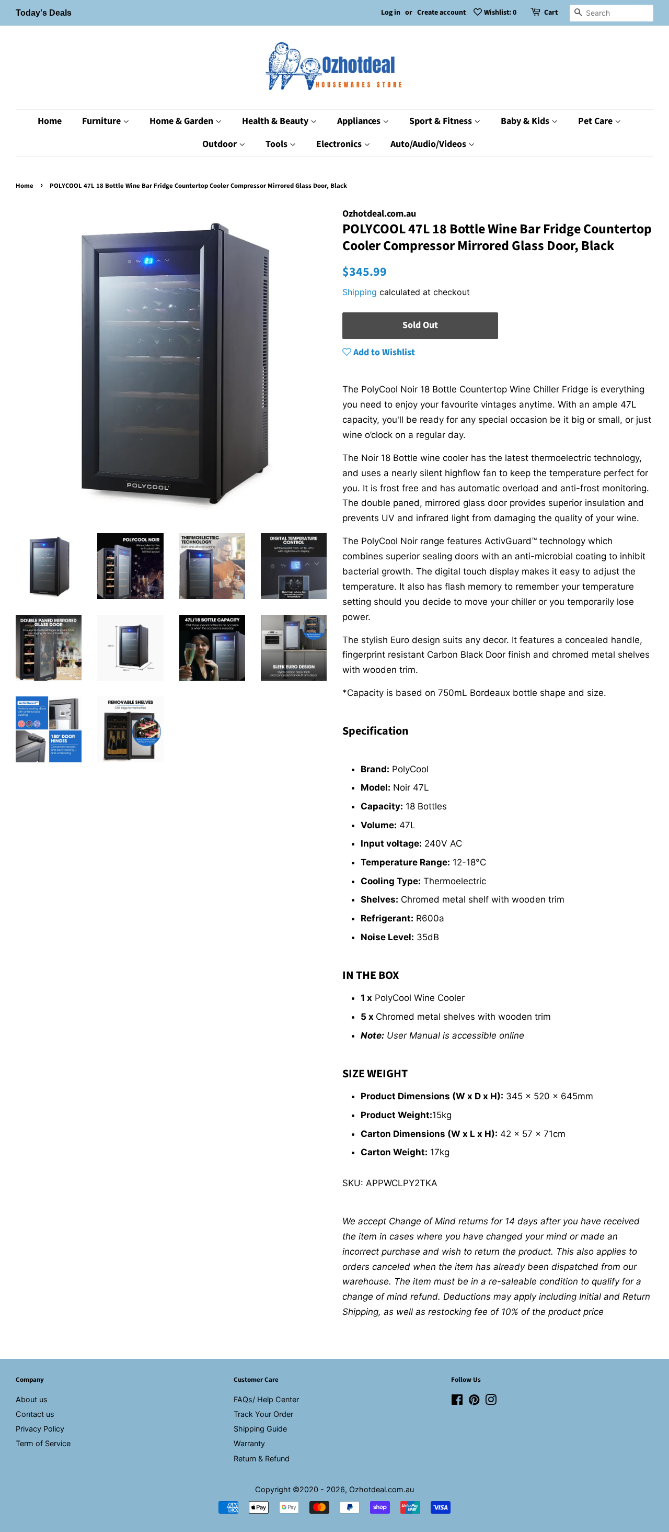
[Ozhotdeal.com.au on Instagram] (491, 1401)
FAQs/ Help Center (266, 1399)
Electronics (340, 144)
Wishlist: (500, 12)
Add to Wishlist (383, 352)
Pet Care (596, 121)
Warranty (249, 1443)
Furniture (102, 121)
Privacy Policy (40, 1428)
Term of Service (43, 1443)
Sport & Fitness (441, 121)
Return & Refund (262, 1458)
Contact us (35, 1414)
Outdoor (220, 144)
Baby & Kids (526, 121)
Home (50, 121)
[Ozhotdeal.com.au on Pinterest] (474, 1401)
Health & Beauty (276, 121)
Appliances (360, 121)
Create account (441, 12)
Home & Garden (182, 121)
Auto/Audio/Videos (429, 144)
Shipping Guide (260, 1428)
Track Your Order (263, 1414)
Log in (390, 12)
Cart (551, 12)
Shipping (359, 292)
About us (32, 1399)
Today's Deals (44, 12)
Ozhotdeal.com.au (381, 1489)
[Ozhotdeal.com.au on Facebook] (457, 1401)
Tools (278, 144)
